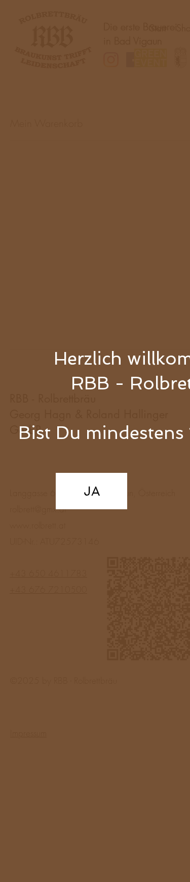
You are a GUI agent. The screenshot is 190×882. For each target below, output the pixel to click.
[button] (91, 491)
